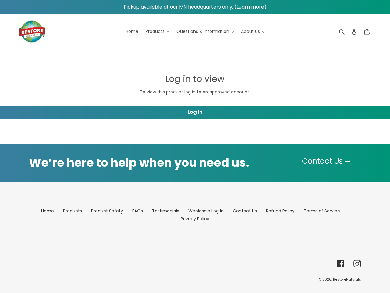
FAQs (137, 211)
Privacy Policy (195, 219)
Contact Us (245, 211)
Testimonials (165, 211)
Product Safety (107, 211)
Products (72, 211)
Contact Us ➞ (326, 161)
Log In (195, 112)
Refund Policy (280, 211)
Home (47, 211)
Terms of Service (322, 211)
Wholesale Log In (206, 211)
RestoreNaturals (347, 279)
